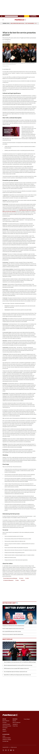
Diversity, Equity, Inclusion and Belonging (10, 578)
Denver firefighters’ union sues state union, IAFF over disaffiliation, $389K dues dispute (20, 662)
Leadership (23, 580)
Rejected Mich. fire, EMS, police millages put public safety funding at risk (17, 674)
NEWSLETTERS (21, 16)
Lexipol (9, 747)
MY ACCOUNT (27, 16)
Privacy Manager (27, 719)
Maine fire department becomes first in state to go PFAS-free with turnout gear (18, 665)
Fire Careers (21, 578)
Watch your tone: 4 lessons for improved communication (13, 634)
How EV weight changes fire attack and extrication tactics (13, 628)
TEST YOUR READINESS (29, 23)
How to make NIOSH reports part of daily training (12, 631)
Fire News (17, 580)
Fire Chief (27, 578)
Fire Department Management (8, 580)
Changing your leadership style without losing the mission (13, 625)
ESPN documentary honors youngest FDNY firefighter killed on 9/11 (16, 668)
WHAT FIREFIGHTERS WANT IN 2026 (17, 23)
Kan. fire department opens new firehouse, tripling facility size (15, 671)
